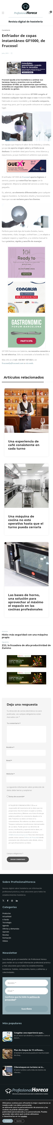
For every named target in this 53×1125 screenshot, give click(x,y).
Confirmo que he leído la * (22, 998)
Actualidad (6, 916)
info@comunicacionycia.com (18, 835)
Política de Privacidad (31, 837)
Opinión (5, 932)
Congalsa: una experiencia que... (29, 1033)
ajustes (24, 1116)
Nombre (10, 747)
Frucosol (26, 177)
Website (10, 774)
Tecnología (6, 922)
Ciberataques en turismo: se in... (29, 1067)
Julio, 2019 (5, 53)
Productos (6, 913)
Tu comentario (13, 723)
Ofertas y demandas (10, 929)
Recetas (5, 935)
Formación (6, 938)
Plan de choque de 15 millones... (29, 1050)
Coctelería (6, 30)
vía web (29, 363)
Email (9, 760)
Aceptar (7, 1121)
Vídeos (5, 941)
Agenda (5, 925)
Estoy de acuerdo (16, 797)
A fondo (5, 919)
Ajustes (19, 1121)
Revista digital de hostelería (26, 21)
